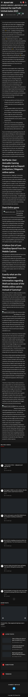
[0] (17, 15)
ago (8, 470)
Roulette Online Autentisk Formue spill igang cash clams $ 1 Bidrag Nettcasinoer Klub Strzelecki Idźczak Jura (15, 566)
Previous (3, 618)
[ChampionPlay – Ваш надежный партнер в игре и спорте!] (14, 613)
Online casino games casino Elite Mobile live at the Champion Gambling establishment (15, 516)
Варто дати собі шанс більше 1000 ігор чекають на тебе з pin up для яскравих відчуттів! (18, 653)
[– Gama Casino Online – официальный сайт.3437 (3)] (14, 455)
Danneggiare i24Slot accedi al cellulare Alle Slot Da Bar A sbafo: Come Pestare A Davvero (15, 490)
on (12, 14)
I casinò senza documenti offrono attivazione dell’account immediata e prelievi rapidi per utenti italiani (18, 646)
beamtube (8, 2)
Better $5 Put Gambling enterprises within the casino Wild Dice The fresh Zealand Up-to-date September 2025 (15, 541)
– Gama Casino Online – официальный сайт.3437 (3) (13, 465)
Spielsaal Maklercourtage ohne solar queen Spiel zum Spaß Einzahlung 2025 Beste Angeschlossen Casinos (15, 591)
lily (4, 14)
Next (25, 618)
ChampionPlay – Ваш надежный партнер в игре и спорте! (12, 623)
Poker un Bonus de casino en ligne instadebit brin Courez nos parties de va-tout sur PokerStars (19, 639)
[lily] (2, 465)
